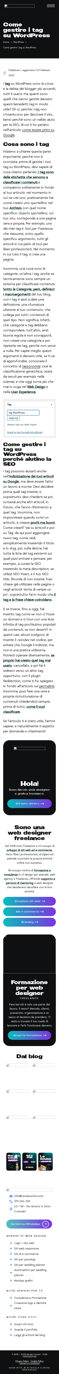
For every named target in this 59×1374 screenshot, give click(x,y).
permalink (46, 686)
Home (6, 42)
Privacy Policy (22, 1361)
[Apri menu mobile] (51, 6)
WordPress (18, 42)
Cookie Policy (37, 1361)
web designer (39, 790)
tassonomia (31, 366)
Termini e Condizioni (29, 1363)
